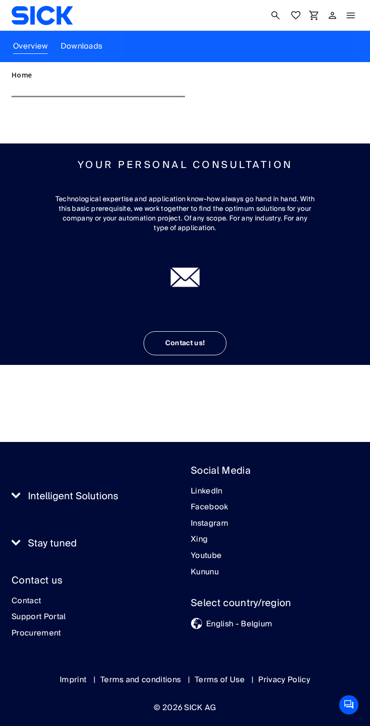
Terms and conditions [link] (141, 680)
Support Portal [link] (39, 617)
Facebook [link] (209, 507)
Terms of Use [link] (221, 680)
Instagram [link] (209, 524)
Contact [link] (26, 601)
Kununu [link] (205, 572)
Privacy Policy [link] (284, 680)
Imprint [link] (74, 680)
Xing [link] (199, 539)
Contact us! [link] (185, 343)
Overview (30, 46)
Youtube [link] (206, 556)
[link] (42, 15)
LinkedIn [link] (207, 491)
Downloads (82, 46)
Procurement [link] (36, 633)
